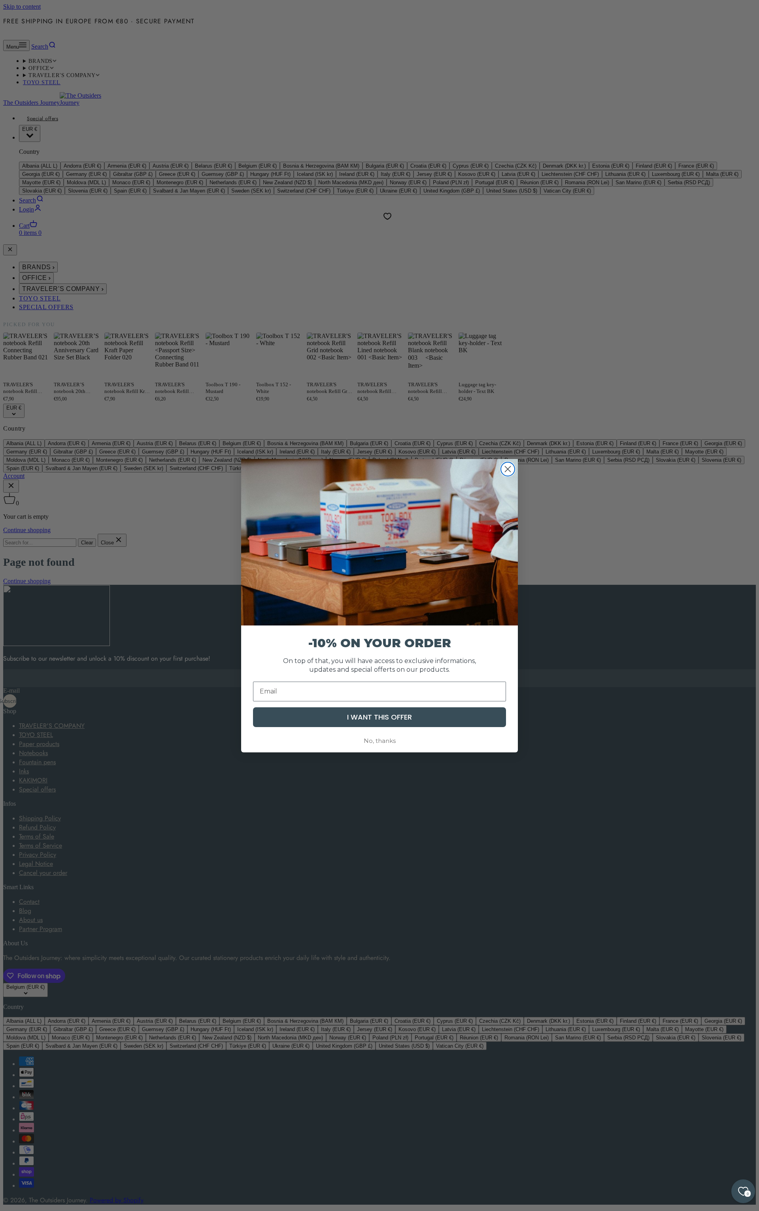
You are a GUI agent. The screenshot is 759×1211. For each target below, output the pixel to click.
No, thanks (380, 740)
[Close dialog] (508, 469)
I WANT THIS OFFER (379, 717)
